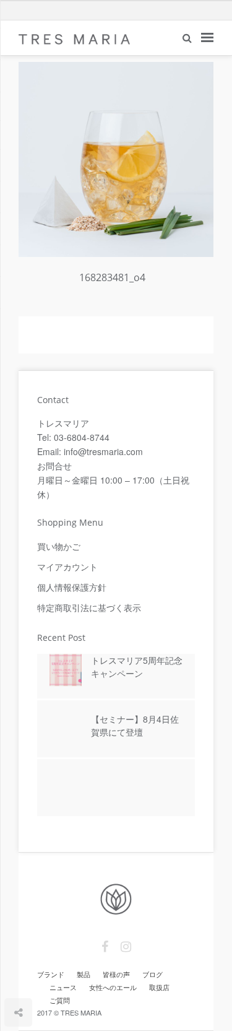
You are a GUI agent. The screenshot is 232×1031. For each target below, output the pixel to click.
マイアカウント (67, 566)
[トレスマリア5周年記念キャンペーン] (65, 674)
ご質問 (59, 1000)
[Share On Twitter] (37, 976)
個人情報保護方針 (71, 587)
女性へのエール (113, 987)
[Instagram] (125, 946)
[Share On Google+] (76, 976)
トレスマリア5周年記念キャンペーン (137, 666)
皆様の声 (116, 974)
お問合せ (54, 465)
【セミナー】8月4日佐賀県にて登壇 (135, 725)
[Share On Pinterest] (55, 976)
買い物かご (58, 546)
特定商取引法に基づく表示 (89, 607)
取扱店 (159, 987)
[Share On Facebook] (19, 976)
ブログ (152, 974)
